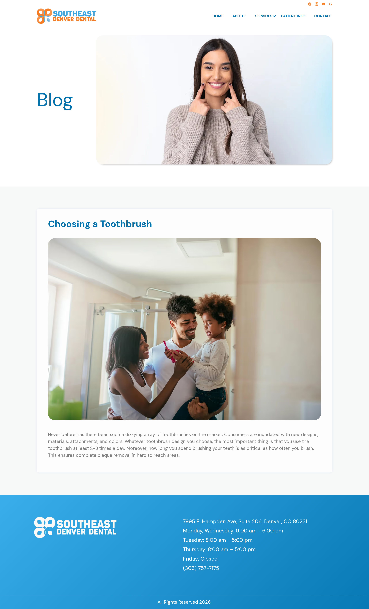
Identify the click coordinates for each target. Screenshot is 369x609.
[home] (66, 16)
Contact (323, 16)
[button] (263, 16)
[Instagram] (316, 4)
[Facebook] (309, 4)
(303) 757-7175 (201, 568)
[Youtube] (323, 4)
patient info (293, 16)
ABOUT (238, 16)
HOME (217, 16)
